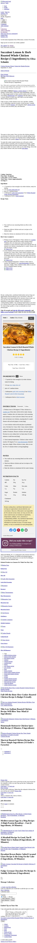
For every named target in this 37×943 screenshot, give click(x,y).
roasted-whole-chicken (10, 680)
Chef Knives (4, 616)
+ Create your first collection (8, 887)
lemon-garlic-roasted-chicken (12, 672)
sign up (3, 3)
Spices (2, 722)
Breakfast (3, 817)
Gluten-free (17, 66)
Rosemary (3, 589)
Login (2, 12)
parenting (6, 9)
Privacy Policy (8, 933)
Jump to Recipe (5, 70)
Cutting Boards (4, 636)
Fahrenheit (20, 406)
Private (10, 897)
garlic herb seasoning (17, 193)
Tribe (2, 794)
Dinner (12, 66)
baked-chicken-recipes (10, 655)
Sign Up (7, 12)
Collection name (5, 891)
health (5, 7)
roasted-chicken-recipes (10, 678)
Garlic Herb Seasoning (6, 582)
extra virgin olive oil (14, 189)
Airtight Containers (5, 623)
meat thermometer (24, 263)
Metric (21, 376)
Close (13, 898)
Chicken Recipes (5, 66)
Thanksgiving (11, 95)
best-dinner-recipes (9, 658)
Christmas (20, 95)
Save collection (5, 900)
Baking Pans (4, 568)
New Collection (5, 890)
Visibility (3, 895)
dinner (17, 139)
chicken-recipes (8, 661)
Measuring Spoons (5, 609)
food (5, 6)
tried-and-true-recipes (10, 682)
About (6, 924)
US (17, 376)
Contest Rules (8, 936)
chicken (13, 104)
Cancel (12, 900)
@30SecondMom (16, 543)
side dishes (25, 148)
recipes (6, 677)
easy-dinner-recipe (9, 666)
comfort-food (7, 663)
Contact (6, 926)
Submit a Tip (4, 13)
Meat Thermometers (6, 596)
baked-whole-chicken (10, 657)
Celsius (26, 406)
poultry (6, 675)
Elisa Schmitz (4, 788)
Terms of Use (7, 932)
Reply (5, 786)
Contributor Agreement (10, 935)
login (7, 3)
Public (4, 897)
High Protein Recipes (6, 691)
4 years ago (11, 786)
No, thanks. (10, 45)
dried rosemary (20, 196)
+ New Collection (5, 898)
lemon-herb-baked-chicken (11, 674)
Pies (2, 867)
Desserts (3, 850)
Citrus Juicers (4, 643)
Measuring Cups (5, 602)
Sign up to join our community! (9, 33)
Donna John (4, 780)
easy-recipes (7, 667)
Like (2, 786)
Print (31, 318)
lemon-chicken (8, 671)
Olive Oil (3, 575)
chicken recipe (31, 104)
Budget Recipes (25, 66)
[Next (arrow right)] (3, 807)
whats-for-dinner (8, 683)
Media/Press (7, 927)
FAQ (5, 929)
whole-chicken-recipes (10, 685)
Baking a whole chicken (20, 91)
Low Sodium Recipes (6, 705)
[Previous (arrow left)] (1, 807)
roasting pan (6, 412)
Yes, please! (4, 45)
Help (5, 930)
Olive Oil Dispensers (6, 650)
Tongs (2, 630)
